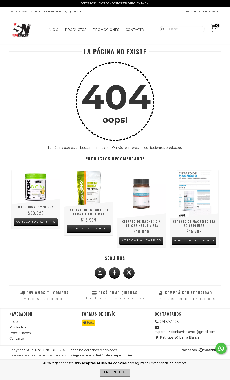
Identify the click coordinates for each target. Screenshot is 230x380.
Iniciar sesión (211, 11)
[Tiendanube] (201, 351)
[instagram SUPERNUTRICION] (100, 273)
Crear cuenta (191, 11)
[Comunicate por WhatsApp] (221, 348)
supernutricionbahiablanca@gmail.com (57, 11)
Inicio (53, 30)
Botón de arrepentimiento (116, 355)
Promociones (106, 30)
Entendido (115, 372)
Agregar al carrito (36, 221)
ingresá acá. (82, 355)
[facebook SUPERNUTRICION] (114, 273)
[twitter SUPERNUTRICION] (129, 273)
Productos (75, 30)
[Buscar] (162, 29)
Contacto (135, 30)
